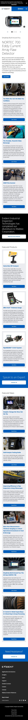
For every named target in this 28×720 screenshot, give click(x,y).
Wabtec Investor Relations (9, 692)
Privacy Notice (14, 712)
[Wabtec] (20, 8)
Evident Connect (6, 683)
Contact (4, 689)
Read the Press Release (14, 236)
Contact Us (14, 382)
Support (4, 681)
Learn (3, 677)
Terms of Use (14, 710)
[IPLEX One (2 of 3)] (14, 32)
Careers (4, 686)
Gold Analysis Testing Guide (12, 452)
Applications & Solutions (8, 672)
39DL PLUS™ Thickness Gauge (12, 308)
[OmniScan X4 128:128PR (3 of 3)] (16, 32)
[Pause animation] (24, 27)
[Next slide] (20, 32)
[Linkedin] (23, 700)
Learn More (6, 76)
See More (14, 206)
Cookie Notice (14, 714)
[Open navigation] (26, 9)
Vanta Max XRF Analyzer (11, 266)
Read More (14, 4)
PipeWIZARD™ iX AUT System (12, 348)
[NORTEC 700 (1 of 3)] (12, 32)
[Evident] (5, 8)
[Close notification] (26, 3)
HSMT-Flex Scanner (9, 183)
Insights (4, 675)
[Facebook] (19, 700)
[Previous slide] (8, 32)
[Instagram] (21, 700)
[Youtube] (25, 700)
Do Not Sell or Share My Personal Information (14, 715)
